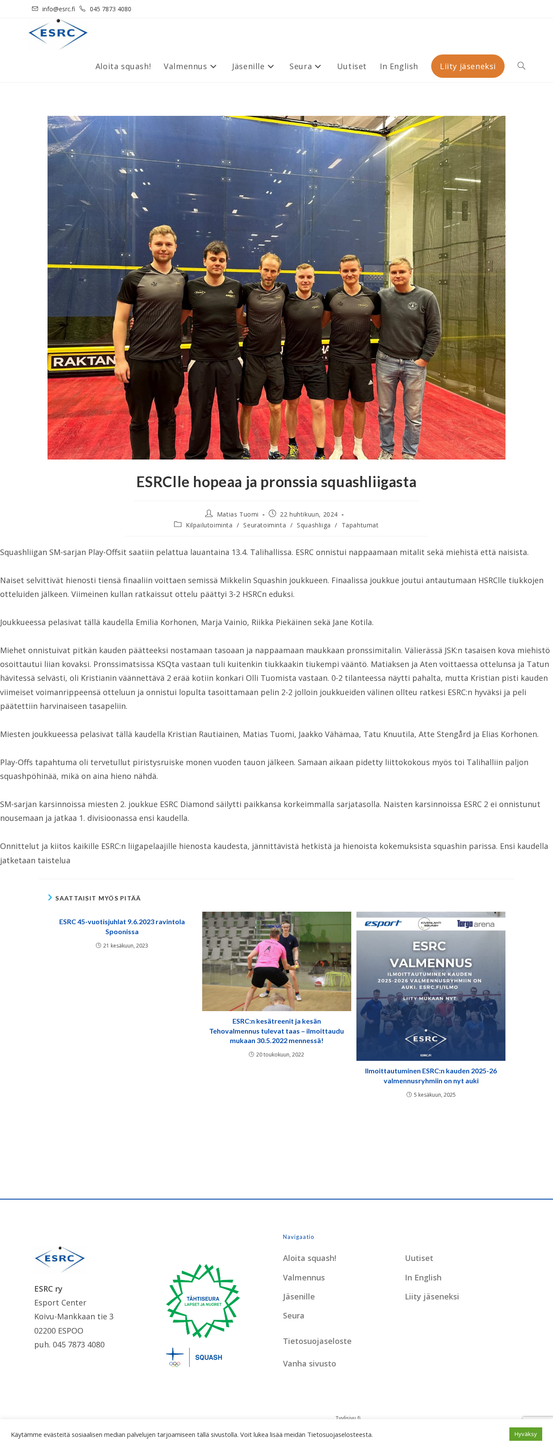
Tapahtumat (360, 525)
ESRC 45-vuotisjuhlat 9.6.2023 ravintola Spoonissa (122, 926)
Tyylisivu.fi (348, 1418)
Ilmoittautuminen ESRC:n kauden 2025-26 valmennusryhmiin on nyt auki (431, 1075)
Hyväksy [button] (526, 1434)
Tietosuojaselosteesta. (340, 1434)
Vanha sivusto (309, 1363)
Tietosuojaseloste (317, 1341)
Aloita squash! (309, 1258)
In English (423, 1277)
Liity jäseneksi (432, 1296)
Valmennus (304, 1277)
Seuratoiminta (264, 525)
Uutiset (419, 1258)
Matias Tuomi (238, 514)
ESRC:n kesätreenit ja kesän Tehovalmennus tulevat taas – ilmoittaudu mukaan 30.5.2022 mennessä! (276, 1030)
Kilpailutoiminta (209, 525)
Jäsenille (299, 1296)
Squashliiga (314, 525)
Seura (294, 1315)
